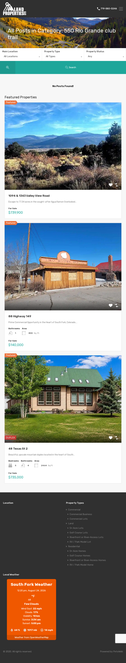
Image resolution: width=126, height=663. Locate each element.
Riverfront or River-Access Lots (86, 537)
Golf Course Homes (80, 555)
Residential (74, 546)
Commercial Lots (79, 518)
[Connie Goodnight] (14, 13)
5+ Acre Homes (78, 551)
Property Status (95, 51)
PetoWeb (118, 651)
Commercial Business (81, 514)
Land (70, 523)
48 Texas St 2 (18, 448)
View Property (63, 172)
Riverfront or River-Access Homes (88, 560)
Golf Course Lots (79, 532)
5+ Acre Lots (76, 528)
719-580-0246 (109, 9)
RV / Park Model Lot (80, 541)
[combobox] (21, 57)
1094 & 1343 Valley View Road (29, 195)
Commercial (74, 509)
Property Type (52, 51)
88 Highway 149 (19, 316)
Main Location (10, 51)
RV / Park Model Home (81, 564)
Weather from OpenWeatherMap (32, 637)
